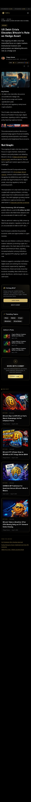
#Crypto (20, 318)
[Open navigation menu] (28, 13)
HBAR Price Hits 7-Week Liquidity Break (12, 549)
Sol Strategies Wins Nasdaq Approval (12, 542)
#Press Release (17, 321)
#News (6, 318)
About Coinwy (15, 305)
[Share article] (24, 66)
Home (2, 19)
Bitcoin (9, 19)
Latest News (15, 300)
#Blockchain (8, 321)
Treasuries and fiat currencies (19, 202)
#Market (13, 318)
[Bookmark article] (28, 66)
